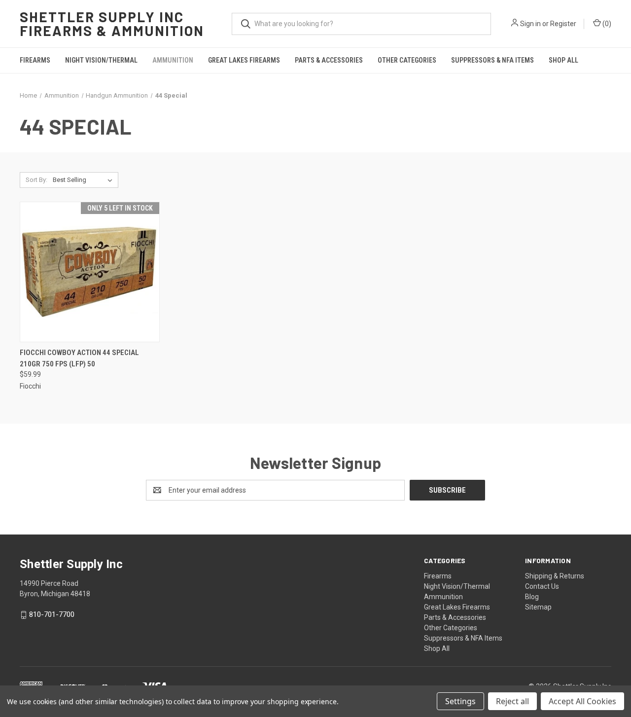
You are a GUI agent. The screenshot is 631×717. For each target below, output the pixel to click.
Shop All (563, 60)
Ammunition (172, 60)
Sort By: (36, 179)
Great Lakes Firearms (244, 60)
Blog (532, 597)
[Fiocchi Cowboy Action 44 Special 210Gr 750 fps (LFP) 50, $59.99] (90, 272)
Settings (460, 701)
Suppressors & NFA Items (492, 60)
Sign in (530, 24)
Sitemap (538, 607)
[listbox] (84, 180)
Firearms (35, 60)
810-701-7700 (51, 614)
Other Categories (407, 60)
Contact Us (542, 586)
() (606, 24)
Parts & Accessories (329, 60)
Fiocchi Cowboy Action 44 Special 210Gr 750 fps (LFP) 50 (79, 358)
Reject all (512, 701)
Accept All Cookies (582, 701)
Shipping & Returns (554, 576)
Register (563, 24)
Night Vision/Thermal (101, 60)
